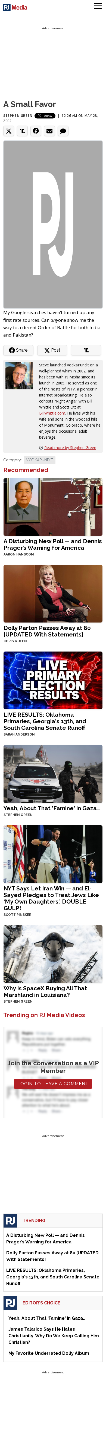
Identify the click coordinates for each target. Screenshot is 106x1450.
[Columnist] (21, 375)
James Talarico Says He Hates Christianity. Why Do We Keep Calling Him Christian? (53, 1336)
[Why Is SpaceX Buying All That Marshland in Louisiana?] (53, 953)
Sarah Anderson (19, 734)
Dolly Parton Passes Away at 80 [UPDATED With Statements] (47, 631)
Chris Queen (15, 641)
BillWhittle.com (52, 413)
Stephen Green (18, 115)
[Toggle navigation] (97, 7)
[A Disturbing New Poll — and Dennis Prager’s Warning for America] (53, 506)
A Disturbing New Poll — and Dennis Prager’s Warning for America (53, 544)
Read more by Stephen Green (70, 447)
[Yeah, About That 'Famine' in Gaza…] (53, 773)
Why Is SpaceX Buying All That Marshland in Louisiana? (45, 991)
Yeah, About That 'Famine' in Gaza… (52, 808)
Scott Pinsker (17, 915)
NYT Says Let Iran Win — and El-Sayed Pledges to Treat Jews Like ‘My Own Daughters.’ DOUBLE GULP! (51, 898)
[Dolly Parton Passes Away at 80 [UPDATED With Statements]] (53, 593)
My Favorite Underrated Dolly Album (48, 1353)
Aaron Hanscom (19, 554)
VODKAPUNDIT (39, 460)
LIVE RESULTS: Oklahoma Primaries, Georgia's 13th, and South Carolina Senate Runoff (45, 721)
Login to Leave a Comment (53, 1083)
